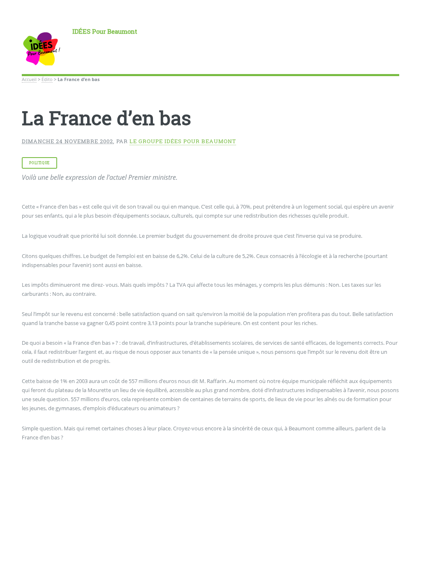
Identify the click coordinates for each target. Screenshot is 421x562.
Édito (47, 79)
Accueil (29, 79)
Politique (39, 163)
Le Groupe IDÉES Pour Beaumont (183, 141)
